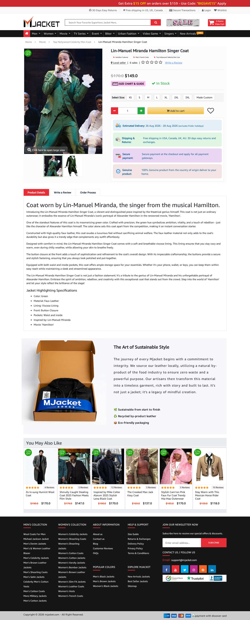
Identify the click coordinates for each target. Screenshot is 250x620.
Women (49, 33)
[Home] (26, 33)
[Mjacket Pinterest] (203, 569)
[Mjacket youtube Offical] (175, 569)
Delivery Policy (136, 543)
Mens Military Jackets (35, 595)
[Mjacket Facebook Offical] (166, 569)
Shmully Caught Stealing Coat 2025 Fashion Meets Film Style (74, 495)
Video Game (151, 33)
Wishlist (222, 10)
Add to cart (176, 111)
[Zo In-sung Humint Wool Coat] (40, 466)
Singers (169, 33)
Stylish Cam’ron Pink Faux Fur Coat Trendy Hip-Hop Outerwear (173, 495)
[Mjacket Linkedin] (212, 569)
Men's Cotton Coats (34, 591)
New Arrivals (191, 33)
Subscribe (213, 542)
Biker (108, 33)
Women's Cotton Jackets (71, 557)
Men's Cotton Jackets (35, 600)
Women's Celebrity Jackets (72, 534)
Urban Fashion (127, 33)
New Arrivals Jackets (139, 576)
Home (28, 41)
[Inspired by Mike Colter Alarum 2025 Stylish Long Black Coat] (108, 466)
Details (36, 192)
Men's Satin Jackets (33, 576)
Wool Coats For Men (34, 534)
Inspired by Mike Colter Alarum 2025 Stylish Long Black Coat (107, 495)
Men (35, 33)
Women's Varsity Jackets (71, 562)
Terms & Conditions (138, 553)
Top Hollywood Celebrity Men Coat (72, 41)
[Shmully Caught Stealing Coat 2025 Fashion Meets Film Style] (74, 466)
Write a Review (62, 192)
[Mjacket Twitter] (185, 569)
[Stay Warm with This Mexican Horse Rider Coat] (209, 466)
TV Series (80, 33)
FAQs (95, 553)
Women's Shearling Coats (72, 538)
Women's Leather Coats (71, 586)
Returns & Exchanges (139, 538)
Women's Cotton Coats (70, 553)
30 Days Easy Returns (104, 10)
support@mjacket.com (184, 560)
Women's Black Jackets (105, 586)
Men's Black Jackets (103, 576)
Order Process (88, 192)
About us (97, 534)
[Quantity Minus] (114, 110)
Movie (64, 33)
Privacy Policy (135, 548)
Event (96, 33)
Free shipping (144, 10)
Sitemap (132, 586)
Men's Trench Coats (142, 57)
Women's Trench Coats (70, 595)
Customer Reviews (103, 548)
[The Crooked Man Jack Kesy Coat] (142, 466)
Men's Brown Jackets (104, 581)
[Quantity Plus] (141, 110)
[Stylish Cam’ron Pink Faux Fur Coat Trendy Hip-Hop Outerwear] (175, 466)
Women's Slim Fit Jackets (72, 581)
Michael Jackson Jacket (36, 538)
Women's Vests (66, 591)
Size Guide (133, 534)
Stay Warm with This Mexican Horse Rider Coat (207, 495)
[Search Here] (156, 22)
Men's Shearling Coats (35, 572)
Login (207, 10)
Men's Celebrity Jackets (36, 557)
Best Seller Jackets (138, 581)
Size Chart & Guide (131, 83)
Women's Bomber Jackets (72, 567)
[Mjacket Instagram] (194, 569)
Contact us (99, 538)
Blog (95, 543)
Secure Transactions (183, 10)
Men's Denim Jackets (34, 543)
